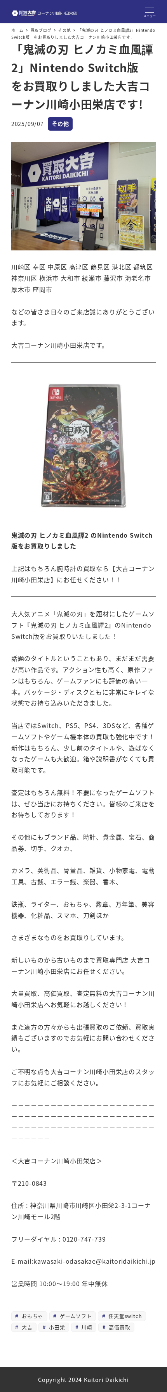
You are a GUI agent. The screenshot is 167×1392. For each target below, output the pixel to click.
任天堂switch (124, 1316)
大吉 (26, 1327)
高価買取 (118, 1327)
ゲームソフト (75, 1316)
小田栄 (56, 1327)
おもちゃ (31, 1316)
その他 (60, 124)
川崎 (86, 1327)
